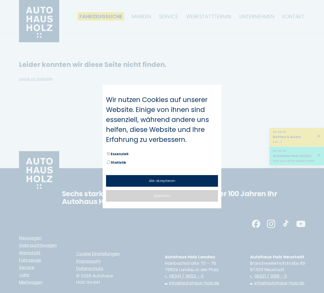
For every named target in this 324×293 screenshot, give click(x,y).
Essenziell (119, 154)
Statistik (118, 162)
